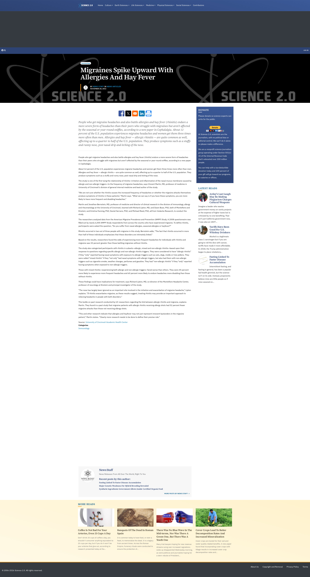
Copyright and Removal (273, 567)
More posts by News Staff (176, 494)
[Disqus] (135, 363)
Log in (306, 50)
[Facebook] (2, 50)
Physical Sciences (165, 5)
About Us (255, 567)
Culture (108, 5)
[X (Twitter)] (5, 50)
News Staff (98, 86)
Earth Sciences (121, 5)
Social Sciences (183, 5)
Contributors (198, 5)
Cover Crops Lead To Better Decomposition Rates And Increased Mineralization (211, 533)
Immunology (85, 63)
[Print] (148, 113)
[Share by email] (135, 113)
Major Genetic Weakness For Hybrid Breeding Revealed (124, 485)
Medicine (150, 5)
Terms (305, 567)
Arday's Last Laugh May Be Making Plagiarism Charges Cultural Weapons (220, 198)
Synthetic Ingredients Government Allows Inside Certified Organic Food (131, 489)
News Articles (114, 86)
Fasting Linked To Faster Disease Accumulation (120, 482)
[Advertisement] (155, 29)
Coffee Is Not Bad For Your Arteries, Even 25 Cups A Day (94, 531)
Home (100, 5)
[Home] (86, 5)
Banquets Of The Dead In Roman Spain (135, 531)
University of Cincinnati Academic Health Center (107, 322)
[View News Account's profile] (85, 87)
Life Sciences (137, 5)
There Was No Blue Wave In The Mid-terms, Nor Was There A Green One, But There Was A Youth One (174, 535)
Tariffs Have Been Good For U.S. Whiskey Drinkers (219, 229)
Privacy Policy (293, 567)
